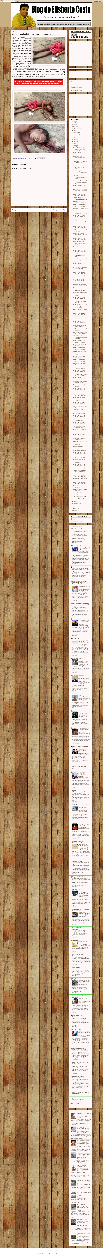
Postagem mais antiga (59, 210)
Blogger (68, 1253)
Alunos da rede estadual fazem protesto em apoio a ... (80, 318)
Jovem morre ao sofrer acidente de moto (79, 438)
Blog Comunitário (77, 979)
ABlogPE (74, 823)
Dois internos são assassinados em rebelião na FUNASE (79, 289)
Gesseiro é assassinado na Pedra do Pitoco (80, 382)
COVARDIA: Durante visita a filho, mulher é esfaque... (80, 162)
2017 (73, 122)
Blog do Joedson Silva (78, 877)
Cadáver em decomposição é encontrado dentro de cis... (80, 182)
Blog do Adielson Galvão (79, 1048)
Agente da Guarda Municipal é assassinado (80, 410)
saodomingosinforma (78, 675)
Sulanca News (76, 940)
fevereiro (76, 503)
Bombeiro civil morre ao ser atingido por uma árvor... (80, 419)
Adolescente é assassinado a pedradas (80, 230)
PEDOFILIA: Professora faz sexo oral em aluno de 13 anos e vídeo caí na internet (84, 1115)
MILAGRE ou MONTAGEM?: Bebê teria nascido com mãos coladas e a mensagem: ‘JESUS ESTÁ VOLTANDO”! (84, 1130)
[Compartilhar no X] (41, 158)
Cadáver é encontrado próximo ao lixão (79, 426)
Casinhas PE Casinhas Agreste (80, 728)
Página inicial (39, 210)
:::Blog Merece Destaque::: (79, 804)
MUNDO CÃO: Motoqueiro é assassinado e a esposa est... (80, 443)
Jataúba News (76, 567)
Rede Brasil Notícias (77, 1029)
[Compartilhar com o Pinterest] (44, 158)
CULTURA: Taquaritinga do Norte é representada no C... (80, 472)
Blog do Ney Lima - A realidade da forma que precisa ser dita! (80, 604)
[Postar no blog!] (40, 158)
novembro (76, 130)
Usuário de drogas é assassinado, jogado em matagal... (80, 235)
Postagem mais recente (18, 210)
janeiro (75, 505)
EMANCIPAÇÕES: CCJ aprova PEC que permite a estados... (80, 172)
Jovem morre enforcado (79, 496)
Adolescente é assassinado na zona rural (80, 329)
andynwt (57, 1253)
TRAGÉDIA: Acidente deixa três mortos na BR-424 (80, 374)
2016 (73, 124)
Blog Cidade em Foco (78, 528)
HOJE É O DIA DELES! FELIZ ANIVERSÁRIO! (79, 153)
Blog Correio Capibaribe (78, 772)
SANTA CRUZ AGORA (78, 1076)
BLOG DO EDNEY (77, 619)
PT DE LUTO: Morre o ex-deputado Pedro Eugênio (80, 285)
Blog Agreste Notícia (78, 638)
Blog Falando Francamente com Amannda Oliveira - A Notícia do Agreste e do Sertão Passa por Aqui (80, 583)
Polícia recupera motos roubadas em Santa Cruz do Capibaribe (83, 661)
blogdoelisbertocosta (78, 519)
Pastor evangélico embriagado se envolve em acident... (80, 158)
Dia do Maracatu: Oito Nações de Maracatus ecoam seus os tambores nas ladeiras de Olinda (83, 827)
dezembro (76, 128)
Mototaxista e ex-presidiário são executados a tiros (80, 364)
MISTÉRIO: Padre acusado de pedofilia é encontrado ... (80, 191)
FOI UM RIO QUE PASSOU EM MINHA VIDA (80, 345)
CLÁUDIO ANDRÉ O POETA (79, 694)
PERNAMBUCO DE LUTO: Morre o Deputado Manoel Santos (80, 306)
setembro (76, 134)
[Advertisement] (81, 54)
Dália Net (74, 711)
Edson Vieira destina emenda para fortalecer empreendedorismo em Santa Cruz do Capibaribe (83, 679)
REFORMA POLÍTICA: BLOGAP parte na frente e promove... (80, 149)
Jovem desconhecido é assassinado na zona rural (79, 255)
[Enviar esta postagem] (35, 158)
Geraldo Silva (76, 967)
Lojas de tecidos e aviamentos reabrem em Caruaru (84, 914)
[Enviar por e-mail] (38, 158)
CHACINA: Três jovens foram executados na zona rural (79, 399)
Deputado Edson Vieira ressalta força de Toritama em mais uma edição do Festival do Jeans (83, 752)
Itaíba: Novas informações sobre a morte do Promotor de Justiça (84, 1194)
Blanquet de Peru (77, 224)
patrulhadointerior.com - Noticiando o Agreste (79, 1098)
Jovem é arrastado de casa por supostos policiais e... (80, 333)
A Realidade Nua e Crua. (78, 889)
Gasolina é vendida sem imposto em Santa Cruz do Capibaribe (84, 982)
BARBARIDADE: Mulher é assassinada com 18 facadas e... (79, 461)
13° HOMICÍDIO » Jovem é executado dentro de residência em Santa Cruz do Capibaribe (84, 1001)
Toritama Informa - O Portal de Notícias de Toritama (80, 910)
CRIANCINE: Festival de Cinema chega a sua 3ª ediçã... (80, 431)
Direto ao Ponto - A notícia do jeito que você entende (80, 747)
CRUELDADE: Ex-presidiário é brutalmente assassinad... (80, 337)
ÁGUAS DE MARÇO (78, 498)
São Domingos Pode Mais (79, 766)
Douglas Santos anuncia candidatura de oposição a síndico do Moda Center (80, 607)
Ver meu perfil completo (77, 521)
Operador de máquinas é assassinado (79, 357)
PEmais (74, 790)
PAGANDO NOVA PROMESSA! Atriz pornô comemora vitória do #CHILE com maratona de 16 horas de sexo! (84, 1168)
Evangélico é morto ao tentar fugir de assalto (79, 202)
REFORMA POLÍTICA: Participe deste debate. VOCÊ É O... (79, 243)
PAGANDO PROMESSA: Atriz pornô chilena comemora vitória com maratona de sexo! (83, 1142)
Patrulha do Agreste (77, 658)
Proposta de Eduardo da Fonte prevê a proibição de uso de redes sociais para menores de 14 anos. (84, 589)
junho (75, 141)
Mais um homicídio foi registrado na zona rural (80, 212)
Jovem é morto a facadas (79, 450)
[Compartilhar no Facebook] (43, 158)
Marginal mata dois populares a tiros (78, 447)
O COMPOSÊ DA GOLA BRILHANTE (79, 301)
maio (75, 143)
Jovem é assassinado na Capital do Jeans (79, 326)
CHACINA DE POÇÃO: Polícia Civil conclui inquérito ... (79, 281)
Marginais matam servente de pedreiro (80, 490)
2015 (73, 126)
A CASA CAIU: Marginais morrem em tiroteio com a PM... (80, 353)
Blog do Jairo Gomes (78, 545)
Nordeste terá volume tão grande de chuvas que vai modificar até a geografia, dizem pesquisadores (83, 1155)
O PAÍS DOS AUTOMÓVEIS (80, 468)
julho (75, 139)
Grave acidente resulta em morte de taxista (80, 310)
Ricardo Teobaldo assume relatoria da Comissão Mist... (80, 167)
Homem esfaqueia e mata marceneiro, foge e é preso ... (80, 269)
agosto (75, 137)
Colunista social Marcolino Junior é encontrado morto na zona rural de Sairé (84, 1235)
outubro (76, 132)
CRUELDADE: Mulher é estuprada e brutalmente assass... (80, 177)
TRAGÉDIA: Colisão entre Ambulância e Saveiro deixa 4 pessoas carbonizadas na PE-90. (83, 1222)
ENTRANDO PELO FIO (79, 413)
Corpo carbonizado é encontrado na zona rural (80, 367)
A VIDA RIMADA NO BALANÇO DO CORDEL (80, 198)
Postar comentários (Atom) (40, 215)
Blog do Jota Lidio (77, 1103)
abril (75, 146)
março (75, 501)
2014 (73, 508)
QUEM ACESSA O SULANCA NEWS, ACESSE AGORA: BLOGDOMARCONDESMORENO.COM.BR (84, 944)
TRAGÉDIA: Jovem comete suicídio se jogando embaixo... (80, 260)
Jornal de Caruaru (77, 861)
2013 (73, 510)
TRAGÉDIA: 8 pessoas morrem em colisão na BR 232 (84, 1182)
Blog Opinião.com (77, 1015)
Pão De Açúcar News (78, 954)
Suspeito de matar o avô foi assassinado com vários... (80, 294)
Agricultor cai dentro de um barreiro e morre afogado (80, 276)
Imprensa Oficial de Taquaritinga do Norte (78, 842)
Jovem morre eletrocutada (80, 392)
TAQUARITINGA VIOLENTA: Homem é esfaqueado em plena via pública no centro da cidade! (83, 1207)
